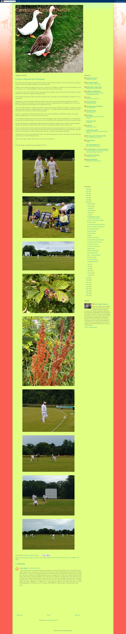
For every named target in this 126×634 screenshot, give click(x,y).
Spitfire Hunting (91, 248)
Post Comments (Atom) (52, 620)
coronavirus (31, 557)
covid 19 (36, 557)
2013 (87, 291)
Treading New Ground (92, 261)
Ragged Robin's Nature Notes (94, 87)
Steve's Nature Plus (90, 112)
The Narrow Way (91, 233)
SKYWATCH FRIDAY (91, 156)
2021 (87, 200)
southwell (73, 557)
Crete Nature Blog (91, 110)
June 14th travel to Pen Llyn (92, 98)
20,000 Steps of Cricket (93, 237)
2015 (87, 286)
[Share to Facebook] (48, 555)
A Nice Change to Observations (93, 84)
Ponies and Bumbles (92, 252)
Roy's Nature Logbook (92, 82)
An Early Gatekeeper (92, 259)
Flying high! (89, 115)
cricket (40, 557)
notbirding (89, 125)
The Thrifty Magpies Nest (92, 144)
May (89, 266)
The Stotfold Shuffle (90, 107)
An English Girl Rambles (92, 155)
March (89, 270)
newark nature (50, 557)
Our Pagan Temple (91, 257)
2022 (87, 197)
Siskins (88, 141)
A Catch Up (88, 122)
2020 (87, 202)
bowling (25, 557)
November (90, 206)
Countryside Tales (91, 121)
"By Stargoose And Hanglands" (94, 106)
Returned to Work (91, 222)
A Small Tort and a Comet (93, 246)
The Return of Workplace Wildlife (95, 220)
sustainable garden (91, 101)
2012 (87, 293)
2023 (87, 195)
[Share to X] (46, 555)
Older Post (77, 615)
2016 (87, 284)
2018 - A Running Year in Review (94, 137)
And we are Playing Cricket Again (95, 239)
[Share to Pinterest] (49, 555)
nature (44, 557)
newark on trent (58, 557)
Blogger (70, 630)
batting (21, 557)
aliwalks (88, 97)
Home (48, 615)
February (90, 273)
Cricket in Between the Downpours (95, 226)
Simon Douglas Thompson (101, 304)
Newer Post (19, 615)
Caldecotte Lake (90, 140)
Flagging (89, 235)
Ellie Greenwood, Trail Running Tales (96, 136)
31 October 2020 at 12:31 (34, 568)
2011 (87, 295)
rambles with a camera (92, 130)
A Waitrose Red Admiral (93, 250)
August (89, 212)
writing (17, 559)
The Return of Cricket (92, 244)
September (90, 210)
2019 (87, 278)
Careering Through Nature (42, 10)
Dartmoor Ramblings (91, 159)
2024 (87, 193)
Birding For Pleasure (91, 78)
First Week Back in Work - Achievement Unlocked (93, 217)
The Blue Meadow (91, 231)
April (89, 268)
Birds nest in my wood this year (93, 146)
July (89, 214)
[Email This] (43, 555)
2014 (87, 288)
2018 (87, 280)
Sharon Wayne (23, 568)
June (89, 264)
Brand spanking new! (91, 103)
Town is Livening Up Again (93, 255)
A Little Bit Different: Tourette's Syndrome (97, 149)
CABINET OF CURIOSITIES (93, 91)
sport (77, 557)
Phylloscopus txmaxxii (91, 127)
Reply (21, 585)
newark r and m (66, 557)
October (90, 208)
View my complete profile (90, 327)
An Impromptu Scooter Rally (94, 242)
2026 (87, 189)
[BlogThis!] (44, 555)
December (90, 204)
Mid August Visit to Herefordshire (93, 88)
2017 (87, 282)
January (90, 275)
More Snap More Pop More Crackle (96, 224)
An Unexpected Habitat (93, 229)
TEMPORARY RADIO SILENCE (93, 161)
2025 (87, 191)
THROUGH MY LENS (91, 79)
